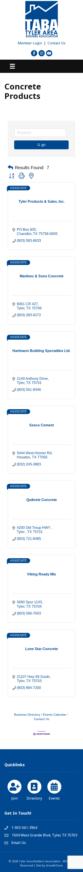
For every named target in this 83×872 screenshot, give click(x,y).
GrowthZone (54, 865)
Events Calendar (54, 714)
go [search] (43, 145)
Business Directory (27, 714)
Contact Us (57, 43)
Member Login (30, 43)
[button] (10, 168)
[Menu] (12, 66)
